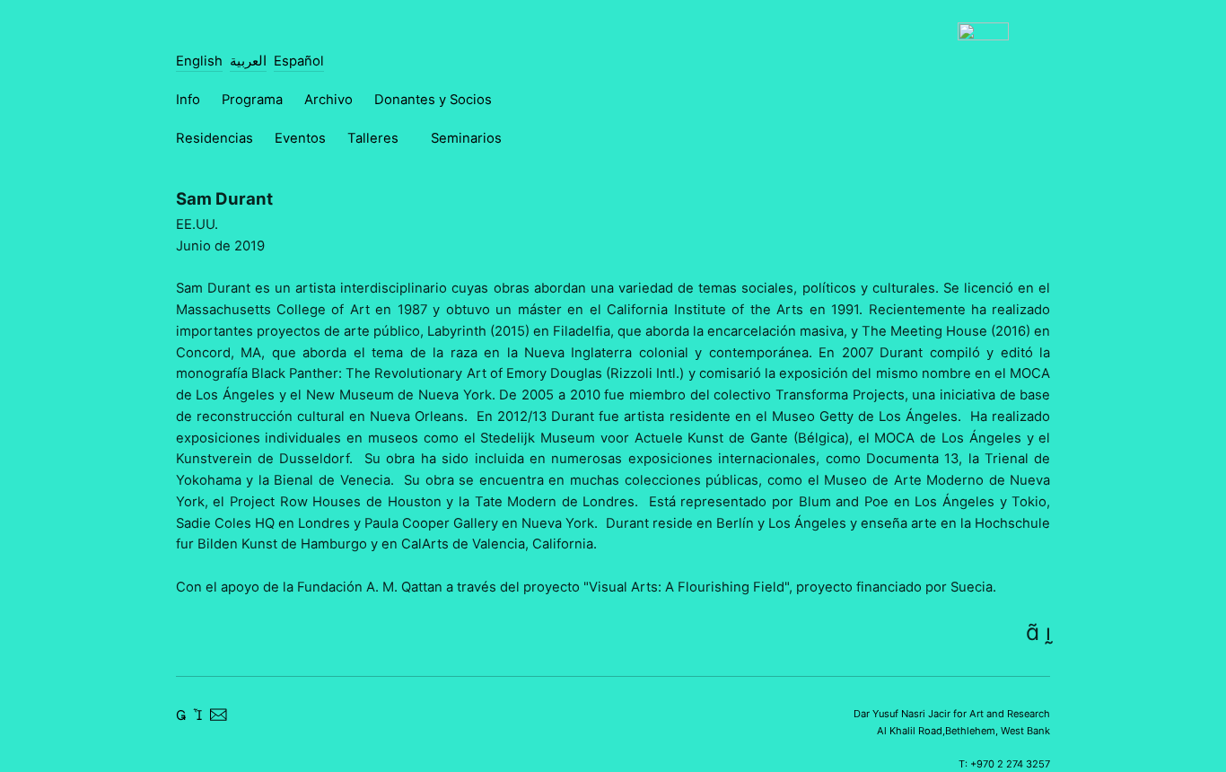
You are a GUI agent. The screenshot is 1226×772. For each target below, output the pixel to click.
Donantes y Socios (433, 100)
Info (188, 100)
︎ (197, 715)
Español (299, 61)
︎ (218, 715)
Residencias (214, 138)
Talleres (372, 138)
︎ (1032, 631)
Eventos (300, 138)
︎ (181, 715)
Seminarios (466, 138)
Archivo (328, 100)
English (199, 61)
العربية (248, 61)
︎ (1048, 631)
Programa (252, 100)
